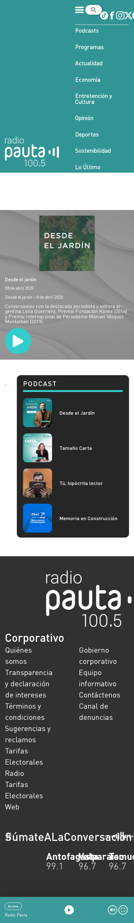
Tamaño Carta (76, 448)
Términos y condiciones (25, 711)
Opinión (84, 117)
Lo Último (87, 166)
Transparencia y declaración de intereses (29, 683)
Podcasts (87, 30)
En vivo (13, 906)
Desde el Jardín (77, 413)
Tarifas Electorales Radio (24, 761)
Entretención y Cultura (93, 98)
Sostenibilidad (93, 150)
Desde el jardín (20, 279)
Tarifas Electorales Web (24, 795)
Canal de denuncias (96, 711)
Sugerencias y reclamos (28, 734)
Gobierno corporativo (98, 655)
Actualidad (89, 63)
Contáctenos (99, 694)
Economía (87, 79)
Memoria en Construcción (88, 518)
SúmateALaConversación (50, 836)
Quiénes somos (18, 655)
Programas (89, 46)
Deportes (87, 134)
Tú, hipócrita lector (81, 483)
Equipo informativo (98, 678)
